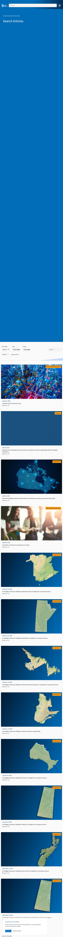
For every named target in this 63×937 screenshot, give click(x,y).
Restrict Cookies (17, 931)
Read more (5, 405)
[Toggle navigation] (59, 5)
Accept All (8, 931)
